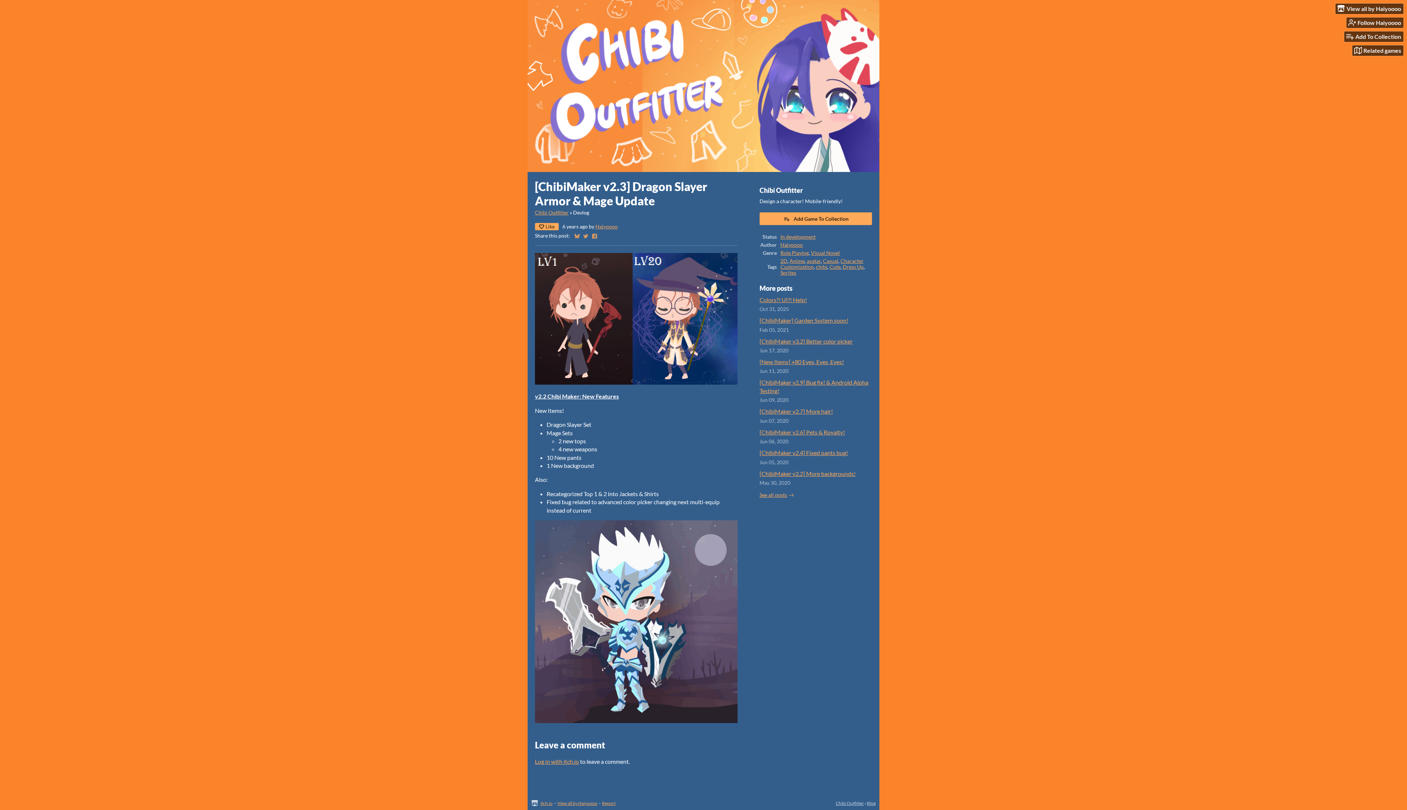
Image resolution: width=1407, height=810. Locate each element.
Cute (835, 267)
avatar (814, 261)
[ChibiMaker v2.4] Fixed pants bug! (804, 452)
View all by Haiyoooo (577, 803)
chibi (821, 267)
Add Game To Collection (821, 219)
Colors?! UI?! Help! (783, 299)
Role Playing (794, 253)
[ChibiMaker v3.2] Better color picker (806, 341)
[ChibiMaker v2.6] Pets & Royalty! (802, 432)
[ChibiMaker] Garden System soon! (804, 320)
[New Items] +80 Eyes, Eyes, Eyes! (802, 361)
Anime (797, 261)
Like (550, 226)
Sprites (788, 273)
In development (798, 237)
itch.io (546, 803)
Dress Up (853, 267)
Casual (830, 261)
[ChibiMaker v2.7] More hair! (796, 411)
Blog (871, 803)
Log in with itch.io (557, 761)
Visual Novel (825, 253)
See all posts (773, 495)
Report (609, 803)
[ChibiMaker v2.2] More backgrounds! (808, 473)
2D (783, 261)
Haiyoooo (606, 227)
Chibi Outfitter (552, 213)
